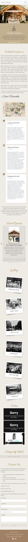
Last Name (3, 503)
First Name (3, 498)
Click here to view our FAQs (14, 456)
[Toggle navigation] (25, 2)
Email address (4, 509)
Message (3, 515)
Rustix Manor (6, 2)
